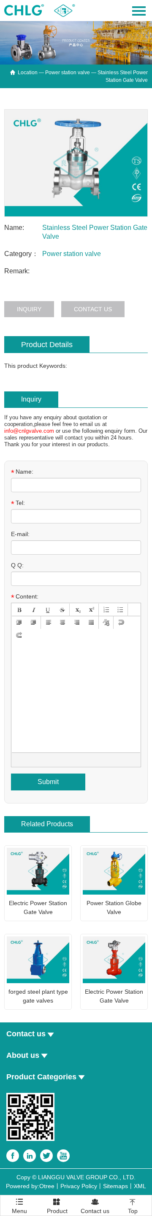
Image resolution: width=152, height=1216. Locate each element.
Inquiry (29, 309)
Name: (22, 472)
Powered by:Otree (30, 1186)
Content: (24, 597)
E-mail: (20, 534)
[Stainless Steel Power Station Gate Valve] (76, 163)
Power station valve (67, 72)
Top (133, 1206)
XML (140, 1186)
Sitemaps (115, 1186)
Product (57, 1206)
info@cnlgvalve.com (29, 431)
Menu (19, 1203)
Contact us (93, 309)
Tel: (18, 503)
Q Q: (17, 565)
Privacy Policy (78, 1186)
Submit (48, 781)
